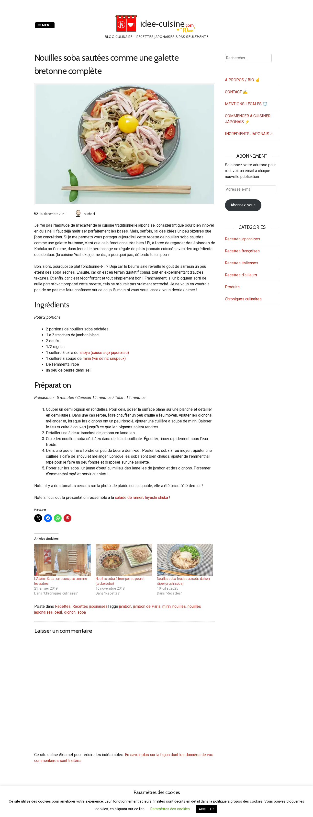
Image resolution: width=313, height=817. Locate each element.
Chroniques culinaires (243, 299)
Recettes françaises (242, 251)
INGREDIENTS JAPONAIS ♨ (249, 133)
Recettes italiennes (241, 263)
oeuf (58, 612)
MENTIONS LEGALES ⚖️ (246, 104)
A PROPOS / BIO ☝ (242, 80)
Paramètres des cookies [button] (170, 809)
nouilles (179, 606)
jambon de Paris (147, 606)
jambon (125, 606)
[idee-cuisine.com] (156, 31)
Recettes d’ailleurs (241, 275)
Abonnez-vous (243, 205)
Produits (232, 287)
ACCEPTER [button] (206, 809)
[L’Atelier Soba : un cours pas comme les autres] (62, 560)
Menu (46, 25)
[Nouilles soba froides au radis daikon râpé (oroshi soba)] (185, 560)
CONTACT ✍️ (236, 92)
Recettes (63, 606)
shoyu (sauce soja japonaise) (104, 352)
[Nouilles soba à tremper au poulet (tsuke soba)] (124, 560)
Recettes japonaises (90, 606)
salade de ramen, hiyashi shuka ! (142, 497)
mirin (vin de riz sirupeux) (104, 358)
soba (81, 612)
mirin (166, 606)
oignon (70, 612)
